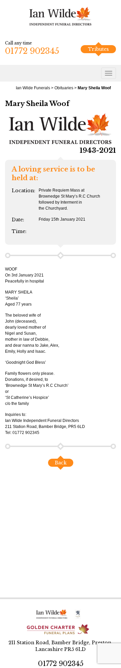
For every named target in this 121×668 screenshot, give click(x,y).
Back (61, 463)
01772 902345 (32, 51)
